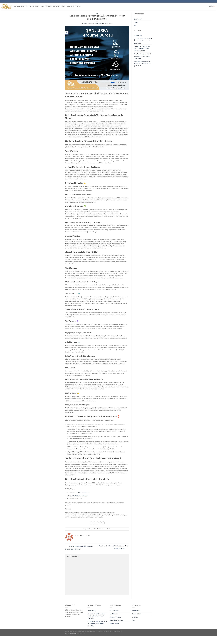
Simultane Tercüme (115, 617)
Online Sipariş (138, 35)
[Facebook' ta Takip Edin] (200, 1)
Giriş (133, 620)
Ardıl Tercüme (114, 614)
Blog (42, 6)
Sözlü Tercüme (114, 610)
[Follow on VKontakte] (214, 1)
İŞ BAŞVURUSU (70, 6)
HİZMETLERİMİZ (33, 6)
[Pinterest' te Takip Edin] (208, 1)
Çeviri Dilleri (137, 19)
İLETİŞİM (78, 6)
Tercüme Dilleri (50, 6)
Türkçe (211, 6)
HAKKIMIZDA (24, 6)
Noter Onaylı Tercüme (116, 620)
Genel (135, 22)
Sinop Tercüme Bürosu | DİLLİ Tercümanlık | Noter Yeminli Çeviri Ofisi (142, 64)
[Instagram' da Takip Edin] (201, 1)
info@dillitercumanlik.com (80, 495)
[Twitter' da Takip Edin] (205, 1)
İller (97, 13)
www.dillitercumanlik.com (81, 493)
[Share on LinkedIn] (103, 522)
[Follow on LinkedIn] (210, 1)
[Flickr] (213, 1)
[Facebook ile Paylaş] (91, 522)
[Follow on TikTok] (203, 1)
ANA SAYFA (17, 6)
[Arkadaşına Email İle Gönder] (97, 522)
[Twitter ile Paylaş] (94, 522)
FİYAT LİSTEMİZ (60, 6)
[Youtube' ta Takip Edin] (211, 1)
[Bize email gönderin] (206, 1)
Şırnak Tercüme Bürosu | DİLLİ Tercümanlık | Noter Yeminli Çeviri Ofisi (143, 41)
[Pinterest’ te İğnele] (100, 522)
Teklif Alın (135, 617)
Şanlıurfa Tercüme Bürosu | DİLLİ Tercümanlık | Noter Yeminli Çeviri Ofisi (142, 48)
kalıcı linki (98, 529)
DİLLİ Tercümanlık (101, 23)
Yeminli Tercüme (114, 623)
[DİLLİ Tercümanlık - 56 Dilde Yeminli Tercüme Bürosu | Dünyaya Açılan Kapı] (6, 6)
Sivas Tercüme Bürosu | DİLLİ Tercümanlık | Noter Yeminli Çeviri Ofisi (142, 56)
